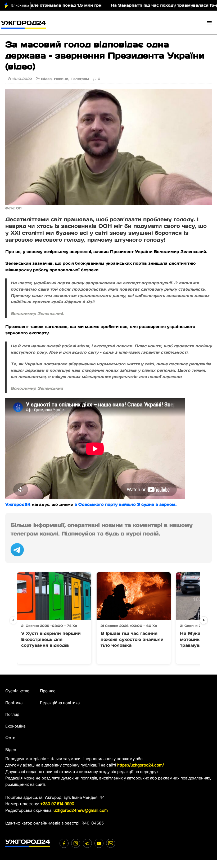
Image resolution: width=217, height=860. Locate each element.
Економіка (15, 726)
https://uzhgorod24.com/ (140, 765)
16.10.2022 (22, 79)
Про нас (48, 690)
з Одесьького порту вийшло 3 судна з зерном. (126, 504)
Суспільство (17, 690)
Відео (46, 79)
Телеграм (80, 79)
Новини (61, 79)
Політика (13, 702)
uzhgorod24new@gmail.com (80, 810)
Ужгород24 (17, 504)
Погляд (12, 714)
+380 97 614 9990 (57, 803)
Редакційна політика (60, 702)
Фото (10, 737)
